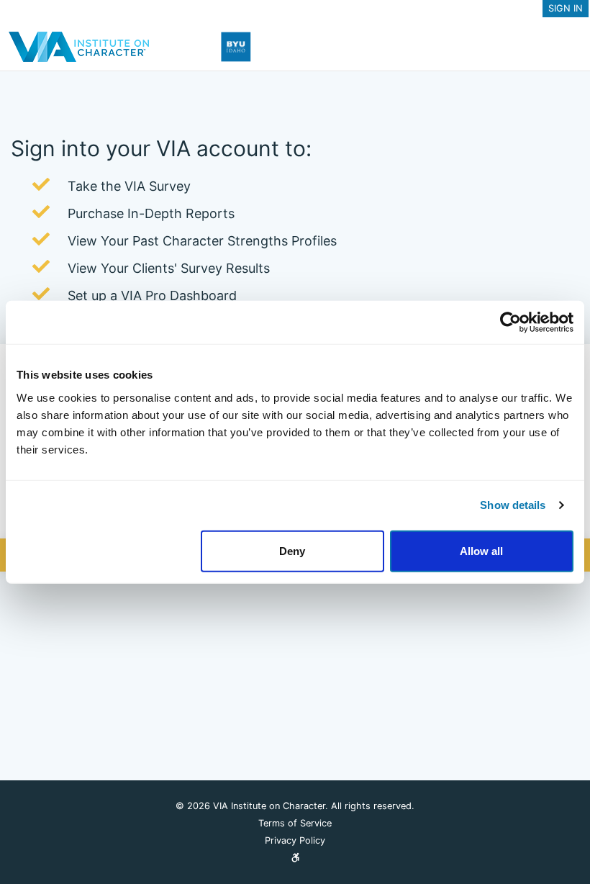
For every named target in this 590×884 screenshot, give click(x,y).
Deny (292, 550)
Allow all (481, 550)
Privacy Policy (295, 840)
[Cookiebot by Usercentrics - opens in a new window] (510, 322)
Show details (512, 505)
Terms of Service (295, 823)
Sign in (565, 8)
